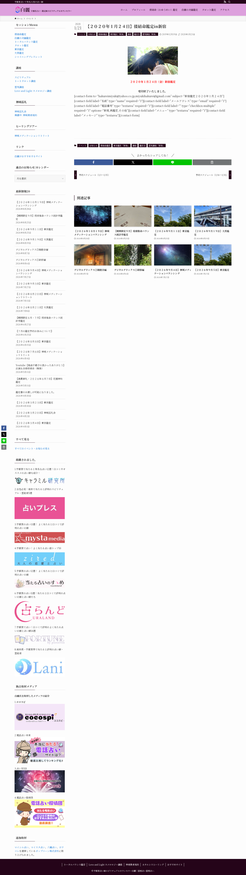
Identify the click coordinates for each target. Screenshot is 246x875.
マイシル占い (22, 847)
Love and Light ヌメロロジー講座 (33, 91)
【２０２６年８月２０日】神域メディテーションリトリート (39, 297)
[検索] (229, 2)
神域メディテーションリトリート (32, 135)
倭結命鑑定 (102, 34)
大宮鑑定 (19, 53)
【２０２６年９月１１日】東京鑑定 (34, 230)
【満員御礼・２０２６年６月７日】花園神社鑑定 (39, 382)
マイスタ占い (38, 847)
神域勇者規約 (132, 864)
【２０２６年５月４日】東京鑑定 (33, 424)
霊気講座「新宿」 (149, 34)
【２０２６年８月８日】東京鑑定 (33, 343)
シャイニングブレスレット (28, 56)
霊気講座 (19, 87)
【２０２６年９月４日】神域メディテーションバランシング (39, 273)
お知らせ (92, 34)
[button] (93, 162)
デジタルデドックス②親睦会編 (32, 251)
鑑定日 (137, 34)
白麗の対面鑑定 (23, 38)
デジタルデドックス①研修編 (31, 261)
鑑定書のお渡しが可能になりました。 (36, 393)
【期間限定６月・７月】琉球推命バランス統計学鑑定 (39, 321)
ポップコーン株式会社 (47, 851)
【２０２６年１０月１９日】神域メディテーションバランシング (39, 205)
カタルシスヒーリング (153, 864)
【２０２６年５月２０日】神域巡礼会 (36, 414)
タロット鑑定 (22, 45)
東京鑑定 (19, 49)
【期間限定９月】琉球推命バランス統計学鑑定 (39, 219)
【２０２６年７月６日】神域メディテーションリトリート (39, 355)
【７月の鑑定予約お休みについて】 (34, 332)
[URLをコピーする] (212, 162)
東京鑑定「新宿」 (117, 34)
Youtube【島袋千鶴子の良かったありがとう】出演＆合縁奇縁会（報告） (40, 368)
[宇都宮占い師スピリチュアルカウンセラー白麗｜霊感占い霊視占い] (43, 9)
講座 (129, 34)
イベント (81, 34)
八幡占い (52, 847)
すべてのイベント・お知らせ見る (32, 448)
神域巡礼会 (20, 111)
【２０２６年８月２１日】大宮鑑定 (34, 309)
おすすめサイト (174, 864)
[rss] (225, 2)
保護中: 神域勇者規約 (26, 115)
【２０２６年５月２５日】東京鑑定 (34, 404)
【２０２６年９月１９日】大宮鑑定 (34, 241)
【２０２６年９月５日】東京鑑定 (33, 285)
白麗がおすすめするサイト (29, 156)
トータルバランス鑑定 (26, 41)
